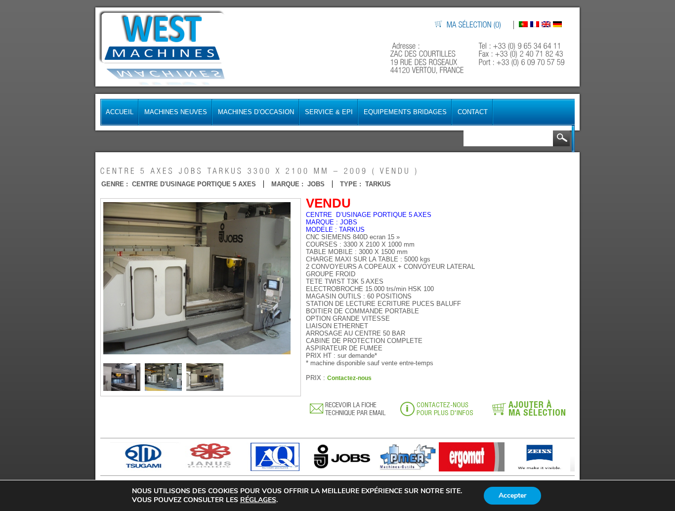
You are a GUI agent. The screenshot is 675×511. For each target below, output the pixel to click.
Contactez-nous (349, 378)
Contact (473, 112)
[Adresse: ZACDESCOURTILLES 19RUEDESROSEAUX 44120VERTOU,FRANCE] (428, 58)
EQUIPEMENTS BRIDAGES (405, 112)
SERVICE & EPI (329, 112)
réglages (258, 500)
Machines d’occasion (256, 112)
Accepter (512, 495)
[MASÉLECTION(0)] (474, 25)
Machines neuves (175, 112)
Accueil (119, 112)
